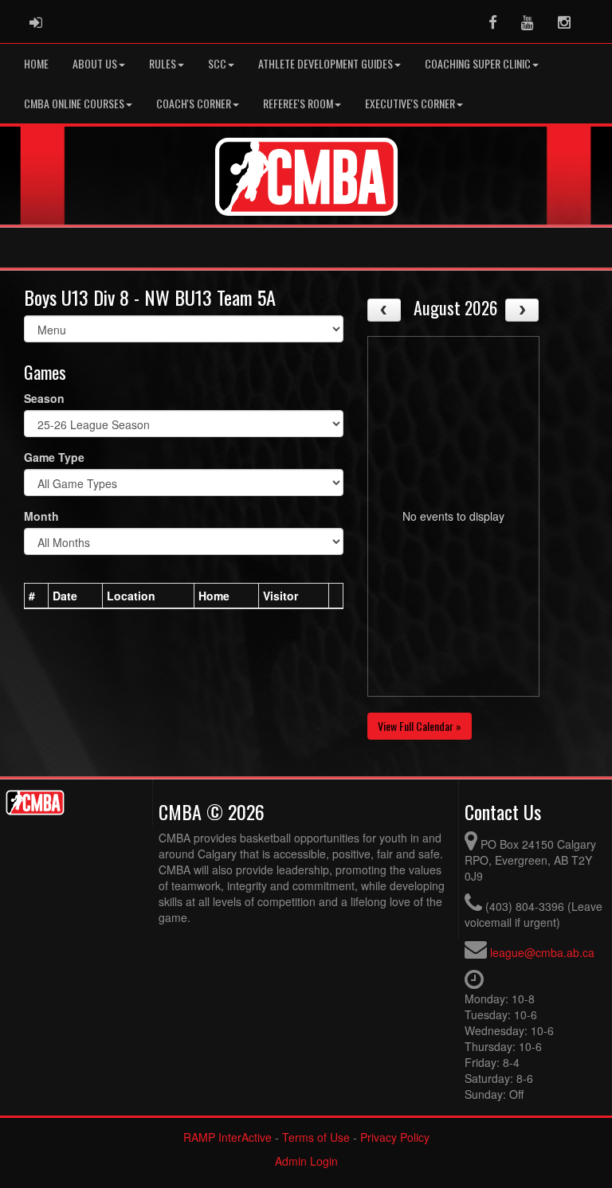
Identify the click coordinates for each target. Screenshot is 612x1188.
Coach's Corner (193, 103)
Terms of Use (316, 1137)
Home (36, 63)
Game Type (54, 457)
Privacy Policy (395, 1137)
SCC (217, 63)
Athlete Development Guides (325, 63)
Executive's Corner (410, 103)
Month (41, 516)
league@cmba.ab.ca (542, 952)
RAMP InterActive (227, 1137)
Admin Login (306, 1161)
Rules (162, 63)
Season (44, 398)
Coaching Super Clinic (478, 63)
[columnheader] (37, 595)
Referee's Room (298, 103)
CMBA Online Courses (74, 103)
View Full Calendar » (419, 725)
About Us (95, 63)
